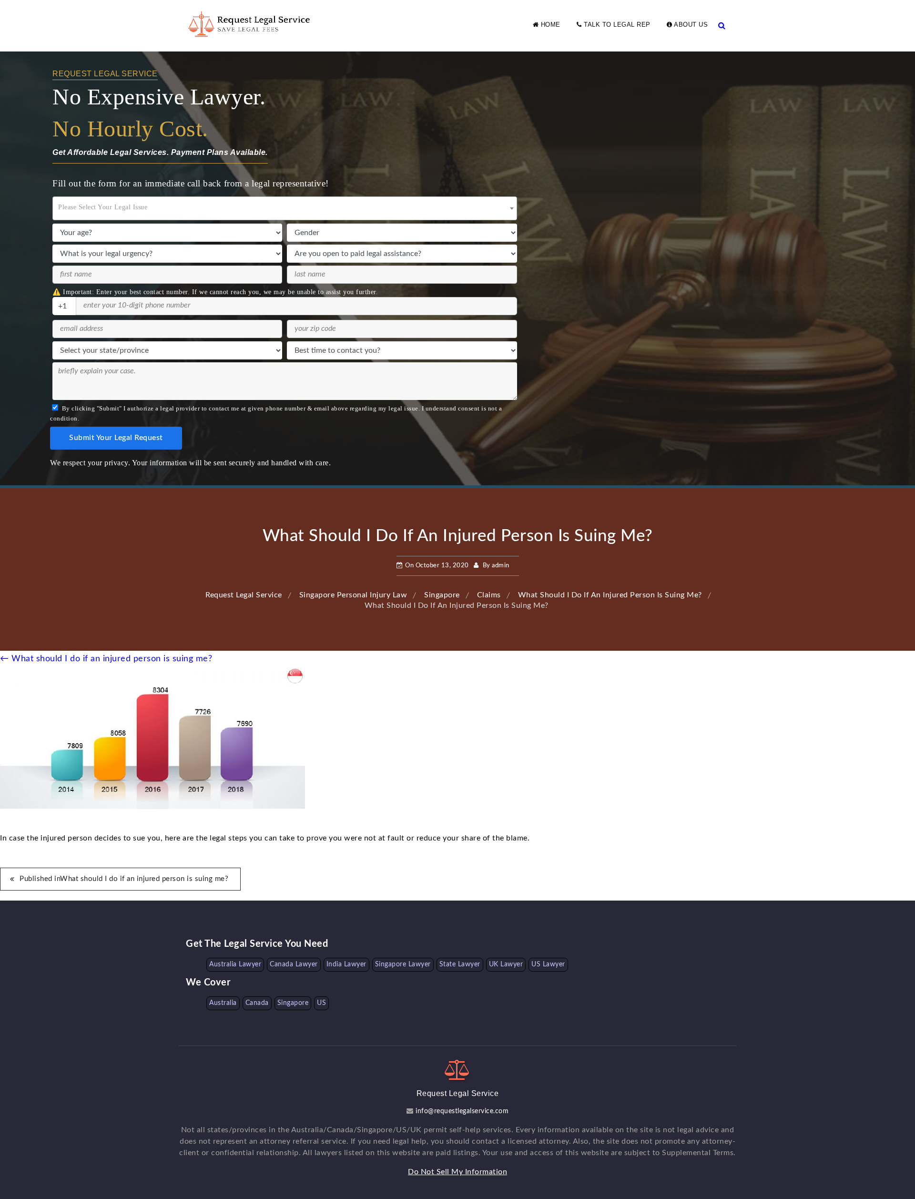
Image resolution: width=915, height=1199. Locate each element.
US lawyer (548, 964)
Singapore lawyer (403, 964)
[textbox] (285, 205)
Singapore (293, 1003)
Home (549, 24)
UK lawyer (506, 964)
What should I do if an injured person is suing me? (106, 659)
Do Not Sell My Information (457, 1172)
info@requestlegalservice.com (461, 1111)
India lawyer (346, 964)
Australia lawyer (235, 964)
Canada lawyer (294, 964)
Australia (223, 1003)
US (321, 1003)
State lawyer (459, 964)
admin (500, 566)
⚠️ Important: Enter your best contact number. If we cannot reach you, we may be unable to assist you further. (215, 292)
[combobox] (284, 208)
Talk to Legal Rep (616, 24)
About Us (690, 24)
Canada (257, 1003)
